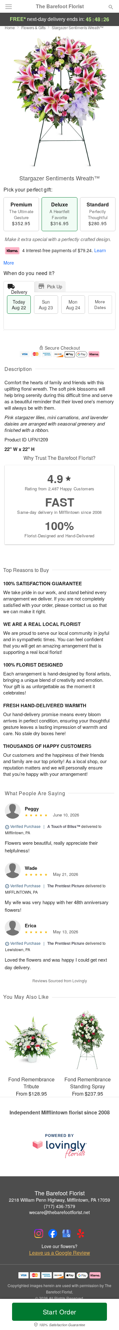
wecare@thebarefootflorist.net (59, 1212)
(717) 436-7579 (59, 1206)
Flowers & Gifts (33, 27)
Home (10, 27)
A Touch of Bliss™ (63, 826)
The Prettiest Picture (65, 886)
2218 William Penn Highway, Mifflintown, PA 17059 (59, 1200)
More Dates (100, 304)
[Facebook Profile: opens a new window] (52, 1233)
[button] (105, 1316)
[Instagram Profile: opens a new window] (38, 1233)
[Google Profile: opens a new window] (66, 1233)
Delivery (19, 290)
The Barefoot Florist (60, 6)
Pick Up (54, 286)
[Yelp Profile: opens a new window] (80, 1233)
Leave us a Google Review (59, 1252)
